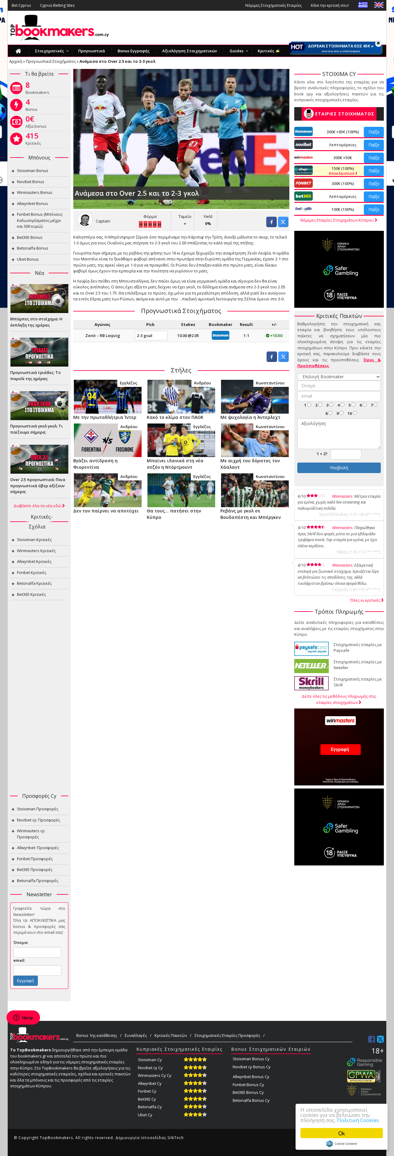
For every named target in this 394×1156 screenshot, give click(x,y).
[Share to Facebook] (271, 225)
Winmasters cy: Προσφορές (31, 834)
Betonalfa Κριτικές (34, 583)
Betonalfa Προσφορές (37, 880)
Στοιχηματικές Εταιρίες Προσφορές (227, 1035)
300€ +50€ (342, 157)
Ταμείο (185, 216)
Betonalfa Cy (150, 1107)
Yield (207, 216)
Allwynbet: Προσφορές (38, 847)
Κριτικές (33, 140)
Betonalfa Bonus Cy (251, 1100)
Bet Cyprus (21, 5)
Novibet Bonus (30, 181)
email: (19, 960)
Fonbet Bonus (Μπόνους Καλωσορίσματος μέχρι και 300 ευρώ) (39, 220)
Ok (341, 1133)
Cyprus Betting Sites (57, 5)
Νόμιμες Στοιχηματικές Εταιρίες (273, 5)
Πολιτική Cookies (358, 1120)
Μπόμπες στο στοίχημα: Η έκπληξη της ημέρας (36, 322)
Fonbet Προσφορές (35, 858)
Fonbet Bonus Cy (248, 1084)
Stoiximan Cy (150, 1059)
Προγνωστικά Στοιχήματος (51, 61)
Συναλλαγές (136, 1035)
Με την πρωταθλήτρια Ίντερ (104, 417)
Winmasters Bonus (34, 192)
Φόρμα (150, 216)
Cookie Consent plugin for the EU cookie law (341, 1143)
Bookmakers (37, 89)
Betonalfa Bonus (32, 248)
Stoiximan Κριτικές (34, 539)
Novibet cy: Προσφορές (38, 820)
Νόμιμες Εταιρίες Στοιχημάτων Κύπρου (337, 220)
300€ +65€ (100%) (343, 131)
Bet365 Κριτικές (31, 594)
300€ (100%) (343, 183)
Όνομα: (21, 942)
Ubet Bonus (28, 259)
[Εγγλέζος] (107, 396)
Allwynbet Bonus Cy (251, 1076)
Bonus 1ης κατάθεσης (96, 1035)
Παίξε (374, 132)
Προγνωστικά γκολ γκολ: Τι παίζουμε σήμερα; (36, 429)
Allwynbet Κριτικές (34, 561)
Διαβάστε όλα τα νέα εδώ (38, 505)
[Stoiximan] (220, 335)
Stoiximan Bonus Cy (251, 1059)
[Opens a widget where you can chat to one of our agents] (23, 1018)
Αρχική (15, 61)
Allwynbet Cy (150, 1083)
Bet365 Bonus (29, 237)
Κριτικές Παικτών (171, 1035)
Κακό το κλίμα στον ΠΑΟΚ (175, 417)
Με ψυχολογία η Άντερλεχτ (250, 417)
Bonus (32, 106)
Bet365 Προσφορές (34, 869)
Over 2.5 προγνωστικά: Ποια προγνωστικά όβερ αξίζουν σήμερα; (37, 485)
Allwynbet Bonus (32, 203)
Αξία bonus (36, 123)
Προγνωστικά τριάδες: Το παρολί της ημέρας (35, 375)
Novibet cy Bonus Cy (252, 1067)
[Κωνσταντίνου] (254, 396)
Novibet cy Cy (150, 1067)
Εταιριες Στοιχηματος (344, 114)
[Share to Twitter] (283, 225)
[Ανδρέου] (181, 396)
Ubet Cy (145, 1115)
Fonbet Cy (147, 1091)
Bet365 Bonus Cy (248, 1092)
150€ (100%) (342, 171)
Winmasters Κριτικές (36, 550)
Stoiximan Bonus (32, 170)
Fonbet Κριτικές (31, 572)
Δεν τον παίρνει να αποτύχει (106, 511)
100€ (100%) (343, 209)
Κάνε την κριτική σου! (330, 5)
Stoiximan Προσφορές (37, 809)
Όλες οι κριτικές (365, 600)
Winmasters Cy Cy (154, 1075)
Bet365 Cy (147, 1099)
